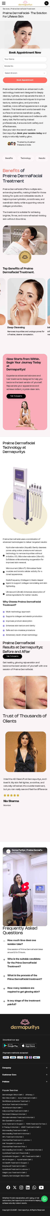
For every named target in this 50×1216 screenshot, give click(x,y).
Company (6, 1068)
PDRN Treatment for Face (35, 1124)
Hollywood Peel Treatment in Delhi (14, 1111)
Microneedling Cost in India (12, 1150)
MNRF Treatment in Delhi (30, 1127)
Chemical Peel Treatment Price (13, 1147)
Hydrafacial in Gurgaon (10, 1156)
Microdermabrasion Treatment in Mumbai (17, 1117)
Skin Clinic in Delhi (8, 1098)
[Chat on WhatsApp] (44, 1199)
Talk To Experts (16, 396)
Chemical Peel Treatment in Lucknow (16, 1140)
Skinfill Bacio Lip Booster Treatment (15, 1101)
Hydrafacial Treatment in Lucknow (15, 1169)
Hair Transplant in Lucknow (12, 1143)
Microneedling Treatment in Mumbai (15, 1134)
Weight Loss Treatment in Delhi (13, 1172)
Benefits (9, 158)
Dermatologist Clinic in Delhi (12, 1095)
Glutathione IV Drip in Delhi (11, 1108)
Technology (26, 158)
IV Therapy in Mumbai (10, 1127)
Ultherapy (29, 1095)
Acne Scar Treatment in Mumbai (14, 1104)
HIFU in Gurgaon (8, 1160)
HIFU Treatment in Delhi (30, 1156)
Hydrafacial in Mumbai (33, 1150)
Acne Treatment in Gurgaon (12, 1124)
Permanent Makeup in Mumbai (13, 1114)
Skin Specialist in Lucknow (12, 1121)
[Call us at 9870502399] (46, 4)
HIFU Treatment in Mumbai (12, 1137)
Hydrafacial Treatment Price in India (15, 1153)
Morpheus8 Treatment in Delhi (13, 1166)
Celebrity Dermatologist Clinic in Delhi (15, 1176)
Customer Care (9, 1075)
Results (42, 158)
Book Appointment (25, 80)
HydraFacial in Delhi (24, 1160)
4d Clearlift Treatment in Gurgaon (14, 1163)
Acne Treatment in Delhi (27, 1098)
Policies (5, 1082)
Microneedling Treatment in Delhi (14, 1130)
